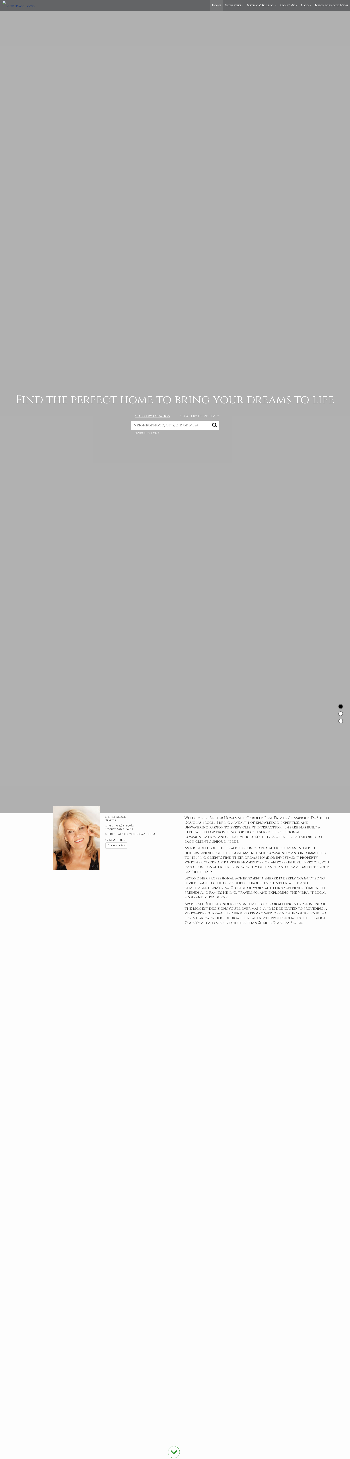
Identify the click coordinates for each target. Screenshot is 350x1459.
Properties (234, 7)
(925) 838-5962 (125, 825)
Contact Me (116, 845)
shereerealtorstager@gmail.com (130, 834)
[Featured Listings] (340, 713)
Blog (306, 7)
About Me (289, 7)
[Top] (340, 706)
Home (216, 5)
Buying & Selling (262, 7)
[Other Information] (340, 721)
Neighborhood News (331, 5)
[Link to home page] (20, 5)
